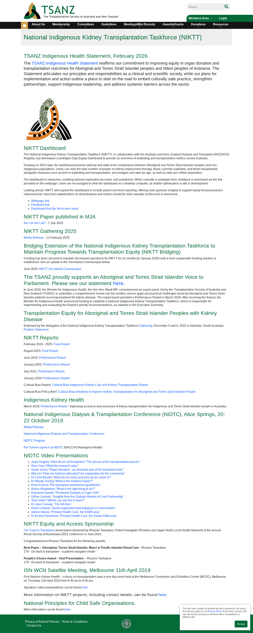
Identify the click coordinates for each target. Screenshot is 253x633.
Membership (61, 24)
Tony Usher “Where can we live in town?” (58, 500)
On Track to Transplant (39, 530)
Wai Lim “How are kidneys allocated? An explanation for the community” (78, 473)
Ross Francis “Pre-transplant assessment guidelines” (66, 484)
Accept (241, 623)
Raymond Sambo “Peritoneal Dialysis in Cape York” (65, 492)
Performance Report (52, 357)
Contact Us (34, 625)
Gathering (145, 325)
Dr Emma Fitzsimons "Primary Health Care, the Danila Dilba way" (74, 515)
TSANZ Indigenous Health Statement (65, 63)
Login (223, 18)
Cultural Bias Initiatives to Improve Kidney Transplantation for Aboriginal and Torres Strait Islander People (127, 391)
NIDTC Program (34, 440)
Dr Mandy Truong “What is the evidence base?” (62, 481)
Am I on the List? (35, 223)
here (118, 283)
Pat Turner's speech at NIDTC (43, 447)
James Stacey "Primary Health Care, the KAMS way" (65, 512)
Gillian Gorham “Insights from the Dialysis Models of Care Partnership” (77, 496)
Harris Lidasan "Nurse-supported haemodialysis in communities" (73, 508)
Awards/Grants (173, 24)
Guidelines (108, 24)
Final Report (62, 344)
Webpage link (40, 200)
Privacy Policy (215, 611)
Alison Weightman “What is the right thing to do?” (63, 488)
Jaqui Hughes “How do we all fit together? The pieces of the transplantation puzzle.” (86, 461)
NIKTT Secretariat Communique (60, 268)
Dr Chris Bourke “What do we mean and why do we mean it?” (71, 477)
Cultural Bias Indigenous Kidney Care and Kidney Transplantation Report (100, 384)
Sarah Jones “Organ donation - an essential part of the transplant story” (77, 469)
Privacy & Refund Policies (42, 621)
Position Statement (36, 329)
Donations (198, 24)
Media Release (34, 237)
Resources (220, 24)
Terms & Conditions (74, 621)
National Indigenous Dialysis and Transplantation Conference (64, 433)
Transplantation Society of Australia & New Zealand (84, 11)
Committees (85, 24)
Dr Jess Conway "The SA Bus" (51, 504)
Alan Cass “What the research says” (54, 465)
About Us (38, 24)
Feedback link (40, 204)
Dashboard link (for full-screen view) (54, 208)
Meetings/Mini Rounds (139, 24)
